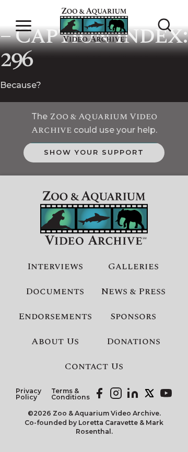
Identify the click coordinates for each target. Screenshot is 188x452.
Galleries (133, 266)
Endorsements (55, 316)
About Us (55, 341)
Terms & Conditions (70, 394)
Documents (55, 291)
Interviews (55, 266)
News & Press (133, 291)
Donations (133, 341)
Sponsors (133, 316)
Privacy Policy (28, 394)
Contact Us (94, 366)
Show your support (94, 152)
